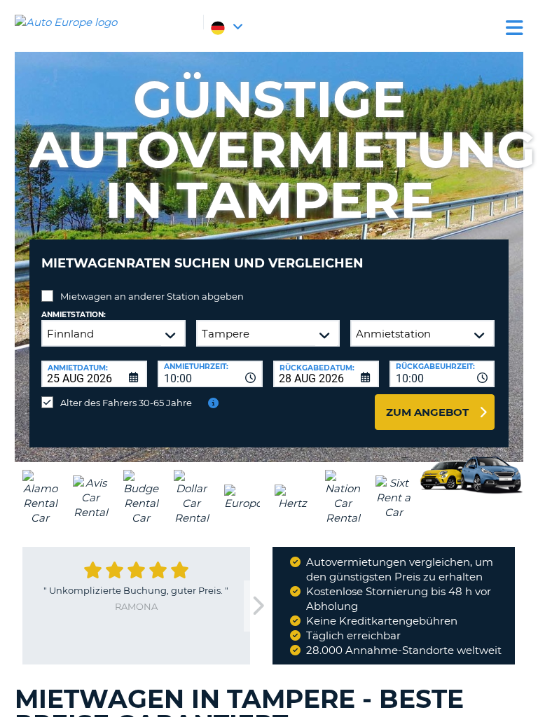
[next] (258, 606)
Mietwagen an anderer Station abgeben (152, 296)
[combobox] (210, 374)
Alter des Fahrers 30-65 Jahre (126, 402)
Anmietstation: (73, 314)
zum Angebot (427, 412)
